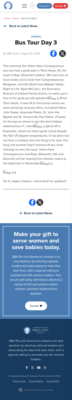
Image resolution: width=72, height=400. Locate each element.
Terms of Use (19, 381)
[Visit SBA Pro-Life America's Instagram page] (45, 367)
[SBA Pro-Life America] (8, 5)
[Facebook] (53, 53)
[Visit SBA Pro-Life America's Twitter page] (32, 367)
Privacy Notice (36, 381)
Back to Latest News (23, 26)
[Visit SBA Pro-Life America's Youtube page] (39, 367)
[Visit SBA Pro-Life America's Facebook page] (27, 367)
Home (7, 18)
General (36, 36)
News (16, 18)
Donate (59, 5)
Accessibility (52, 381)
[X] (62, 53)
